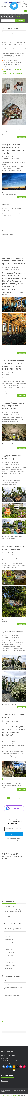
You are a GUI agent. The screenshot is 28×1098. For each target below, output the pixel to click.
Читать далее (21, 137)
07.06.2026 (6, 412)
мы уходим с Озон (10, 28)
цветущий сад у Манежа (13, 632)
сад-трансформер (10, 538)
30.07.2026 (6, 32)
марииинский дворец (9, 536)
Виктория (7, 984)
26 (16, 798)
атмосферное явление (9, 192)
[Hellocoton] (21, 1066)
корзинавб (9, 134)
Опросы (6, 205)
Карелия (7, 936)
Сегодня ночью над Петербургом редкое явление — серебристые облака (13, 911)
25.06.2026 (6, 208)
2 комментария (18, 209)
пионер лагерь (15, 619)
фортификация (9, 965)
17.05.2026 (6, 721)
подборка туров (9, 962)
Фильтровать (20, 20)
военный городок (17, 783)
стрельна (10, 445)
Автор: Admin (15, 33)
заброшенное (7, 391)
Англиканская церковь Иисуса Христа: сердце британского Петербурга (13, 261)
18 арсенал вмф (7, 783)
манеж (5, 704)
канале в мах (6, 1092)
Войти (3, 1022)
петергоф (4, 445)
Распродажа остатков (18, 1093)
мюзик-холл (10, 348)
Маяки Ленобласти (10, 946)
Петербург (7, 955)
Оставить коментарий (10, 32)
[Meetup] (14, 1070)
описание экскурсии (10, 952)
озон (14, 134)
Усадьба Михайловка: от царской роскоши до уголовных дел (13, 405)
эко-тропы (8, 968)
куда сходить (8, 939)
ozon (5, 134)
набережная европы (16, 391)
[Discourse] (7, 1066)
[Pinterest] (24, 1066)
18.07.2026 (6, 156)
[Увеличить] (24, 425)
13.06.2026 (6, 267)
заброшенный (7, 619)
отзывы (16, 981)
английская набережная (10, 347)
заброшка (6, 443)
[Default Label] (4, 1066)
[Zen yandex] (17, 1066)
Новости (7, 949)
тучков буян (5, 393)
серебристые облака (11, 194)
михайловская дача (14, 443)
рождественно (5, 621)
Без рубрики (10, 958)
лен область (8, 942)
